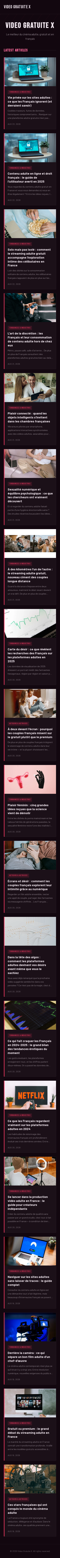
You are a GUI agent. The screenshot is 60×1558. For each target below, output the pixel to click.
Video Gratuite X (17, 7)
